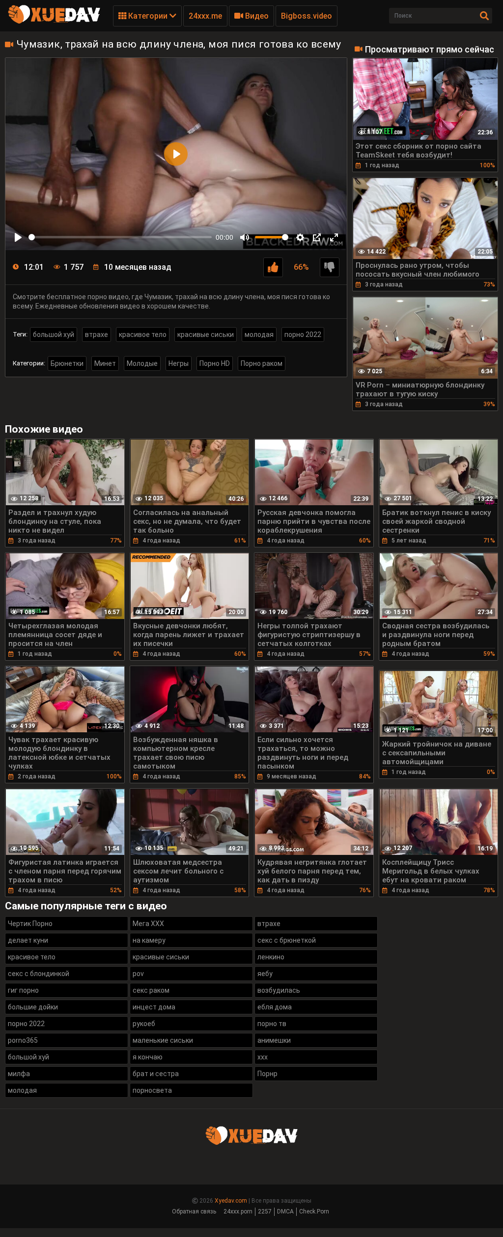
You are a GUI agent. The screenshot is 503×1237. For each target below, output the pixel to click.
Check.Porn (314, 1211)
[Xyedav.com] (54, 22)
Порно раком (261, 363)
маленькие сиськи (163, 1040)
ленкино (270, 957)
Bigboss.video (306, 16)
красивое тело (143, 334)
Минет (105, 363)
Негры (178, 363)
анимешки (274, 1040)
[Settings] (300, 237)
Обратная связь (194, 1211)
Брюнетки (67, 363)
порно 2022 (302, 334)
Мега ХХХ (148, 924)
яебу (265, 974)
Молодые (142, 363)
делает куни (28, 940)
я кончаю (148, 1057)
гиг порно (23, 990)
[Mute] (244, 237)
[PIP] (317, 237)
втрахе (96, 334)
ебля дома (274, 1007)
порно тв (271, 1024)
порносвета (152, 1090)
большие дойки (33, 1007)
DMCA (285, 1211)
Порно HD (214, 363)
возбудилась (278, 990)
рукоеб (144, 1024)
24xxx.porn (238, 1211)
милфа (19, 1074)
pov (138, 974)
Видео (256, 16)
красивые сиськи (205, 334)
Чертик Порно (30, 924)
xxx (262, 1057)
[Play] (18, 237)
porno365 (23, 1040)
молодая (259, 334)
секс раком (151, 990)
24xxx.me (205, 16)
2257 (265, 1211)
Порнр (267, 1074)
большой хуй (53, 334)
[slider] (120, 237)
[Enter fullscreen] (334, 237)
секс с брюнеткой (286, 940)
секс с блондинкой (38, 974)
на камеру (149, 940)
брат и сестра (156, 1074)
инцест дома (154, 1007)
